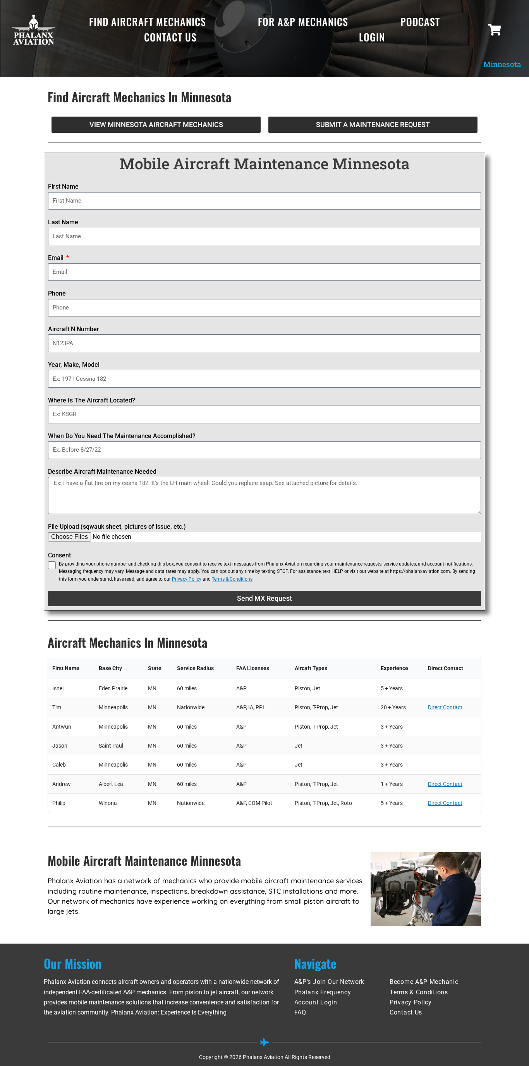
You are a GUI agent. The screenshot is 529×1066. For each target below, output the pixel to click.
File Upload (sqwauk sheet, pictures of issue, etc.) (117, 526)
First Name (63, 186)
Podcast (420, 21)
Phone (57, 293)
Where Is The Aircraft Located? (91, 400)
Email (56, 257)
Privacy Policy (186, 579)
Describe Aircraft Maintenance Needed (102, 471)
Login (372, 37)
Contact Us (170, 37)
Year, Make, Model (74, 364)
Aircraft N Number (73, 329)
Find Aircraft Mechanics (147, 21)
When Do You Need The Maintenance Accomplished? (122, 436)
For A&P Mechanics (303, 21)
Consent (59, 555)
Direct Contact (445, 707)
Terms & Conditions (232, 579)
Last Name (63, 222)
